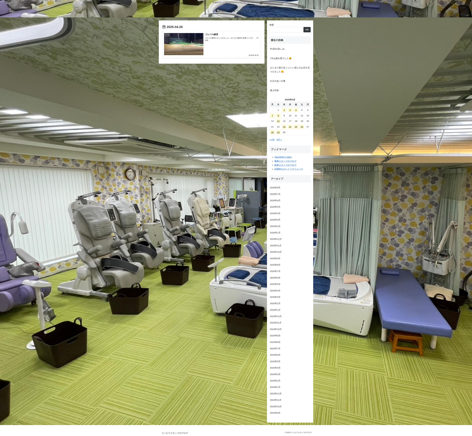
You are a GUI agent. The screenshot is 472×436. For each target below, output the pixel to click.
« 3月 (272, 139)
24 (290, 127)
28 (272, 132)
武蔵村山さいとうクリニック (288, 169)
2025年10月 (276, 252)
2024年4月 (275, 368)
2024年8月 (275, 342)
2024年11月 (275, 323)
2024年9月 (275, 335)
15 (278, 121)
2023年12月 (276, 393)
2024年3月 (275, 374)
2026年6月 (275, 200)
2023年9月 (275, 413)
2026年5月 (275, 207)
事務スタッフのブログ (285, 161)
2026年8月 (275, 187)
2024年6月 (275, 355)
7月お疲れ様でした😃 (281, 58)
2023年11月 (275, 400)
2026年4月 (275, 213)
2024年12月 (276, 316)
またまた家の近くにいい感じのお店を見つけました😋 (290, 69)
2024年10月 (276, 329)
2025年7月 (275, 271)
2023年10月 (276, 406)
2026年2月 (275, 226)
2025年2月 (275, 303)
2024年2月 (275, 380)
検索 (271, 25)
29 (278, 132)
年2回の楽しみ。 (278, 49)
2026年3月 (275, 220)
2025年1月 (275, 310)
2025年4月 (275, 290)
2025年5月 (275, 284)
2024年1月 (275, 387)
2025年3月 (275, 297)
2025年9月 (275, 258)
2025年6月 (275, 278)
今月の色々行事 (279, 81)
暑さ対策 (274, 90)
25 (296, 127)
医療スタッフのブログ (285, 165)
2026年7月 (275, 194)
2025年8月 (275, 265)
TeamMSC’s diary (283, 157)
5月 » (279, 139)
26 (302, 127)
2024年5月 (275, 361)
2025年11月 (275, 245)
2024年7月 (275, 348)
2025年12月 (276, 239)
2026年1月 (275, 232)
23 (284, 127)
